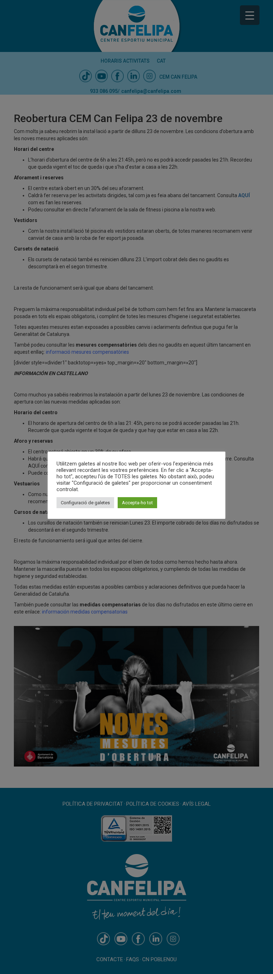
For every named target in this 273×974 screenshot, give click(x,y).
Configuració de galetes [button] (85, 502)
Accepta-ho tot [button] (137, 502)
